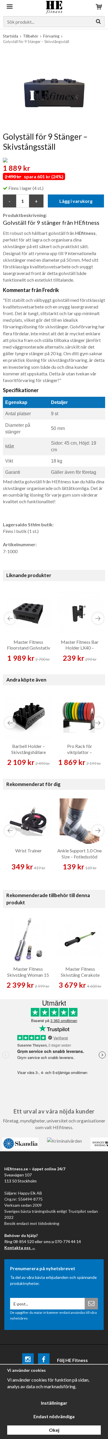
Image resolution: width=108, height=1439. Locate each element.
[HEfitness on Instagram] (28, 1360)
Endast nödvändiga (54, 1416)
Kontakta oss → (19, 1247)
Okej (54, 1430)
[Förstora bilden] (54, 89)
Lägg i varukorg (75, 201)
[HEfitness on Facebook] (44, 1360)
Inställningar (54, 1403)
